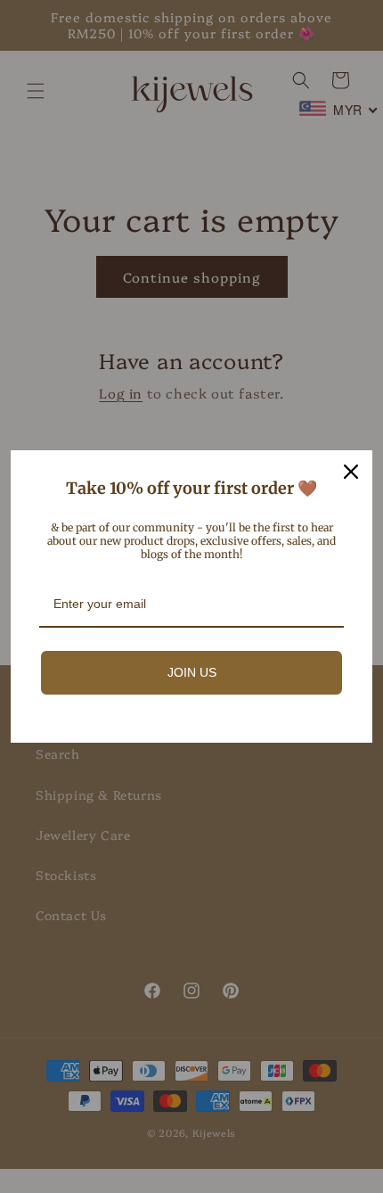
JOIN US (191, 672)
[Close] (351, 471)
